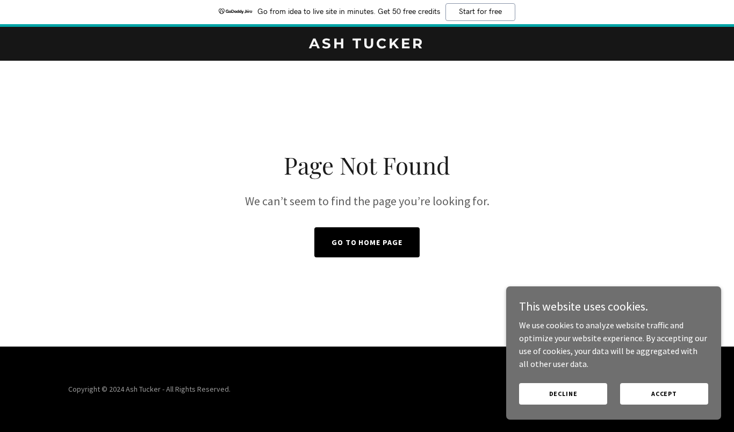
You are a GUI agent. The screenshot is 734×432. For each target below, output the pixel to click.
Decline (563, 394)
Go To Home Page (367, 242)
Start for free (480, 12)
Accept (664, 394)
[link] (366, 45)
